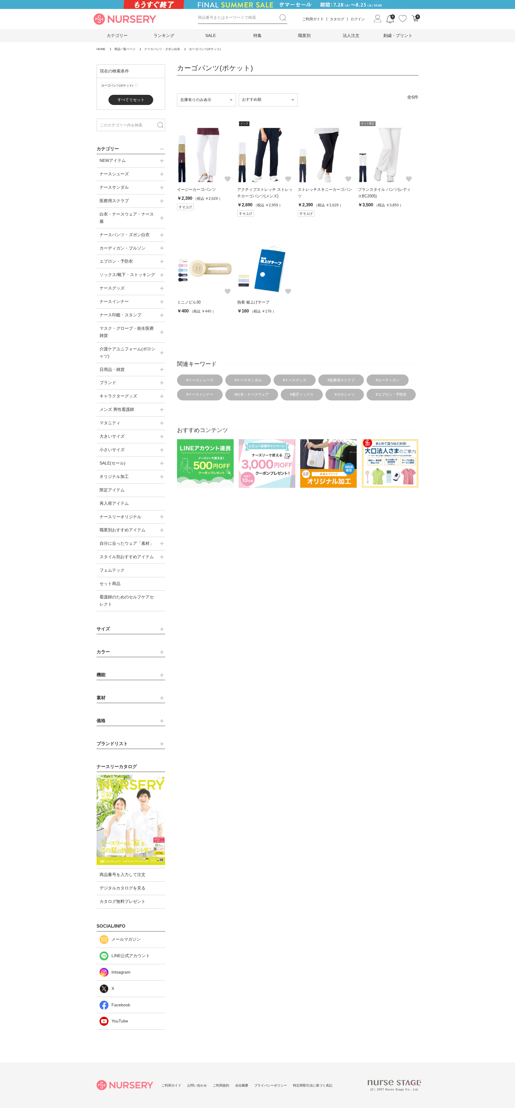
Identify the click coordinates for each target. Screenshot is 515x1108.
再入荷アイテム (114, 503)
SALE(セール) (112, 463)
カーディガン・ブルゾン (122, 248)
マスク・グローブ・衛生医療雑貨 (127, 332)
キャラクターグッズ (118, 396)
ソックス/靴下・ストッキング (127, 274)
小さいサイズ (112, 449)
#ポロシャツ (345, 394)
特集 (257, 35)
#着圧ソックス (302, 394)
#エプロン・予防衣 (391, 394)
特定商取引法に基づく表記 (312, 1085)
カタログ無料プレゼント (122, 901)
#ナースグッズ (294, 380)
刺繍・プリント (397, 35)
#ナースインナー (199, 394)
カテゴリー (117, 35)
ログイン (357, 19)
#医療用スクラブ (341, 380)
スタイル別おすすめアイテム (127, 556)
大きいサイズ (112, 436)
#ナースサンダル (248, 380)
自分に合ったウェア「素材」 (127, 543)
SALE (210, 35)
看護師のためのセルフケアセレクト (127, 600)
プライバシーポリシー (270, 1085)
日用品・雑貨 (112, 369)
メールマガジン (126, 939)
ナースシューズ (114, 173)
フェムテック (112, 570)
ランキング (163, 35)
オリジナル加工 (114, 476)
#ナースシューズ (199, 380)
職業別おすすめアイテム (122, 529)
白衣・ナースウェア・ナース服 (127, 218)
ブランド (108, 382)
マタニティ (110, 422)
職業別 (304, 35)
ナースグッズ (112, 288)
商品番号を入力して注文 (122, 874)
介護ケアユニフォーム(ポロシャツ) (127, 352)
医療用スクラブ (114, 200)
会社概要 (241, 1085)
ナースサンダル (114, 187)
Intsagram (121, 972)
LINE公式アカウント (130, 955)
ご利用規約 (221, 1085)
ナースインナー (114, 301)
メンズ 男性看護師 (117, 409)
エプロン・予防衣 (116, 261)
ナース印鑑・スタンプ (120, 314)
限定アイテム (112, 490)
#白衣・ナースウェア (252, 394)
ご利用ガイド (313, 19)
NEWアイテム (113, 160)
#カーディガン (387, 380)
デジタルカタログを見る (122, 888)
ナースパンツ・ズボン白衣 (125, 234)
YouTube (119, 1021)
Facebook (120, 1004)
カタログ (337, 19)
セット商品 (110, 583)
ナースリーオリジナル (120, 516)
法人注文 (351, 35)
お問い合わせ (197, 1085)
